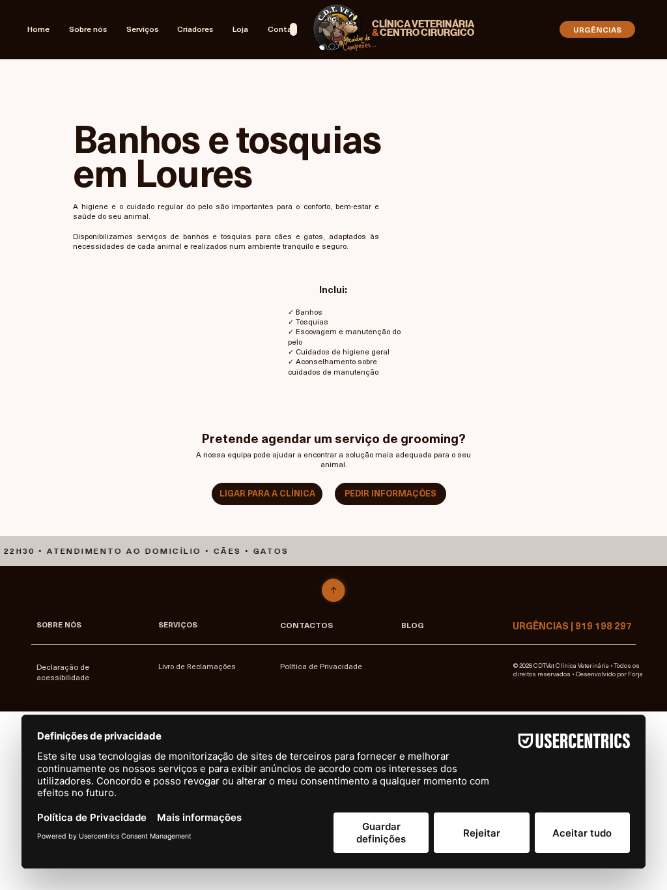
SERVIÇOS (177, 624)
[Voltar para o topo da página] (333, 591)
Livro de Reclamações (197, 666)
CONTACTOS (306, 625)
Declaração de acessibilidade (62, 672)
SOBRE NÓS (58, 624)
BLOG (412, 625)
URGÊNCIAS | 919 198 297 (572, 625)
